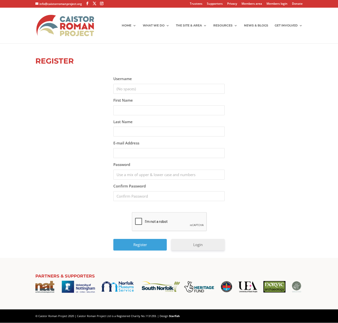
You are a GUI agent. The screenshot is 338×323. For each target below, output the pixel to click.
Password (121, 164)
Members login (277, 4)
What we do (154, 25)
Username (122, 78)
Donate (297, 4)
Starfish (174, 316)
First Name (123, 100)
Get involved (286, 25)
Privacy (232, 4)
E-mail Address (126, 142)
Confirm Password (129, 186)
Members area (251, 4)
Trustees (196, 4)
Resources (223, 25)
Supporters (215, 4)
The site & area (189, 25)
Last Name (123, 121)
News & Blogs (256, 25)
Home (126, 25)
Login (198, 244)
